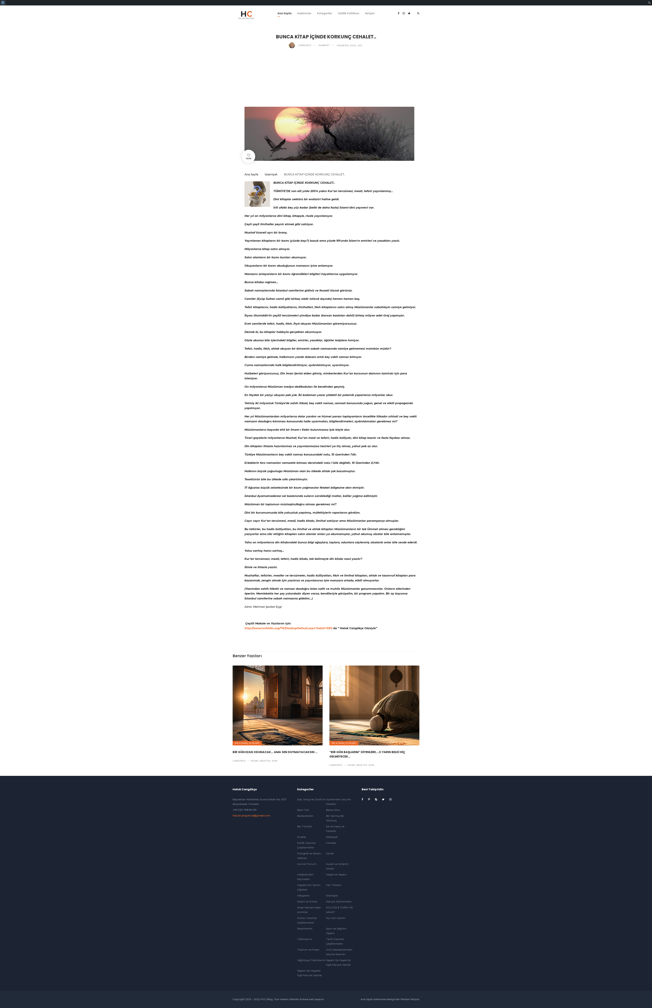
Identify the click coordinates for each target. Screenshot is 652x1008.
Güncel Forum (306, 864)
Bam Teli (303, 810)
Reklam (405, 999)
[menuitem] (3, 2)
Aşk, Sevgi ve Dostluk (311, 799)
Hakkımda (304, 13)
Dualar (301, 837)
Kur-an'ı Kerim (335, 918)
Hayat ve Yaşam (336, 874)
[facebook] (399, 13)
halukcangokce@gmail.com (251, 815)
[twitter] (383, 799)
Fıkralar (331, 843)
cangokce (239, 760)
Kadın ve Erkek (307, 901)
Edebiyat (332, 837)
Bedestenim (305, 815)
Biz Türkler (304, 826)
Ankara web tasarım (312, 999)
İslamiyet (324, 45)
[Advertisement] (326, 77)
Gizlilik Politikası (348, 13)
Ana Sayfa (284, 13)
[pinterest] (369, 799)
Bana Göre (333, 810)
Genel (330, 853)
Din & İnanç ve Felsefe (247, 743)
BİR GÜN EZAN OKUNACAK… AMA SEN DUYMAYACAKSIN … (275, 752)
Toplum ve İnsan (308, 949)
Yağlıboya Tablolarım (311, 960)
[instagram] (390, 799)
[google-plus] (404, 13)
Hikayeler (303, 895)
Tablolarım (304, 939)
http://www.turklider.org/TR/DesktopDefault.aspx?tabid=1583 (288, 628)
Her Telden (333, 885)
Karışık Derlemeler (339, 901)
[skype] (376, 799)
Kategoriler (324, 13)
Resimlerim (304, 928)
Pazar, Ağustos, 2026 (264, 760)
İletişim (370, 13)
